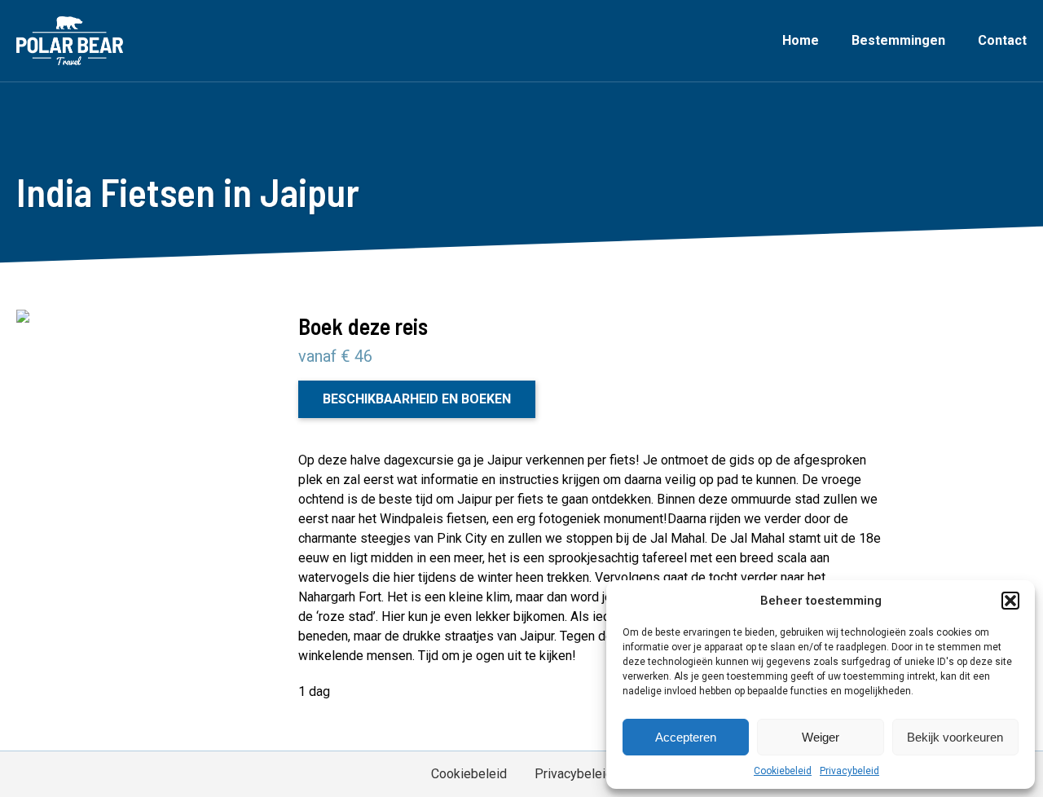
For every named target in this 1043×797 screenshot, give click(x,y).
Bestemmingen (898, 40)
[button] (1010, 600)
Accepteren (685, 737)
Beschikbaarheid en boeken (417, 399)
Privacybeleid (849, 771)
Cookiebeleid (783, 771)
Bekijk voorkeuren (955, 737)
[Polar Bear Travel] (69, 40)
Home (800, 40)
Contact (1002, 40)
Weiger (820, 737)
